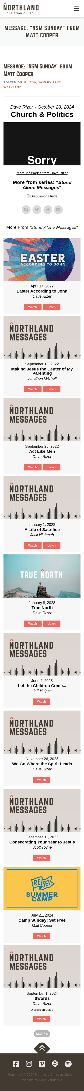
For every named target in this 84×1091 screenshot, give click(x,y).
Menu (76, 8)
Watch (32, 307)
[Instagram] (28, 1063)
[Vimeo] (42, 1063)
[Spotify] (68, 1063)
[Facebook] (15, 1063)
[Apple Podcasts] (55, 1063)
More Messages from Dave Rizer (42, 173)
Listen (51, 307)
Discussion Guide (43, 196)
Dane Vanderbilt (50, 1080)
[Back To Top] (42, 1048)
